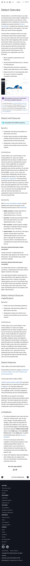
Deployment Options (6, 500)
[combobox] (25, 2)
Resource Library (6, 517)
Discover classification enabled (13, 203)
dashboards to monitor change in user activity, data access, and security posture (14, 372)
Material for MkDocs (18, 560)
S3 (2, 386)
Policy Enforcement (6, 488)
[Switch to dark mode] (10, 2)
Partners (4, 537)
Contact (3, 544)
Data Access (5, 490)
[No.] (16, 470)
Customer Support (6, 524)
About (3, 529)
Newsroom (4, 541)
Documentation (5, 522)
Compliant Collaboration (7, 512)
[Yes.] (14, 470)
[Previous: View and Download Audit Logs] (2, 476)
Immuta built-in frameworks (9, 178)
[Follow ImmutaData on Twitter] (3, 547)
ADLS (7, 386)
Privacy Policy (5, 550)
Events (3, 520)
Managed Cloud (5, 502)
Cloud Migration (5, 507)
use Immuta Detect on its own (19, 103)
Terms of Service (14, 550)
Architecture (4, 498)
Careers (3, 532)
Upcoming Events (6, 539)
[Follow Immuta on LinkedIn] (7, 547)
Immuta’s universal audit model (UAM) (11, 382)
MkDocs (9, 560)
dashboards (23, 207)
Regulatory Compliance (7, 510)
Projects (4, 493)
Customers (4, 534)
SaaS (18, 2)
